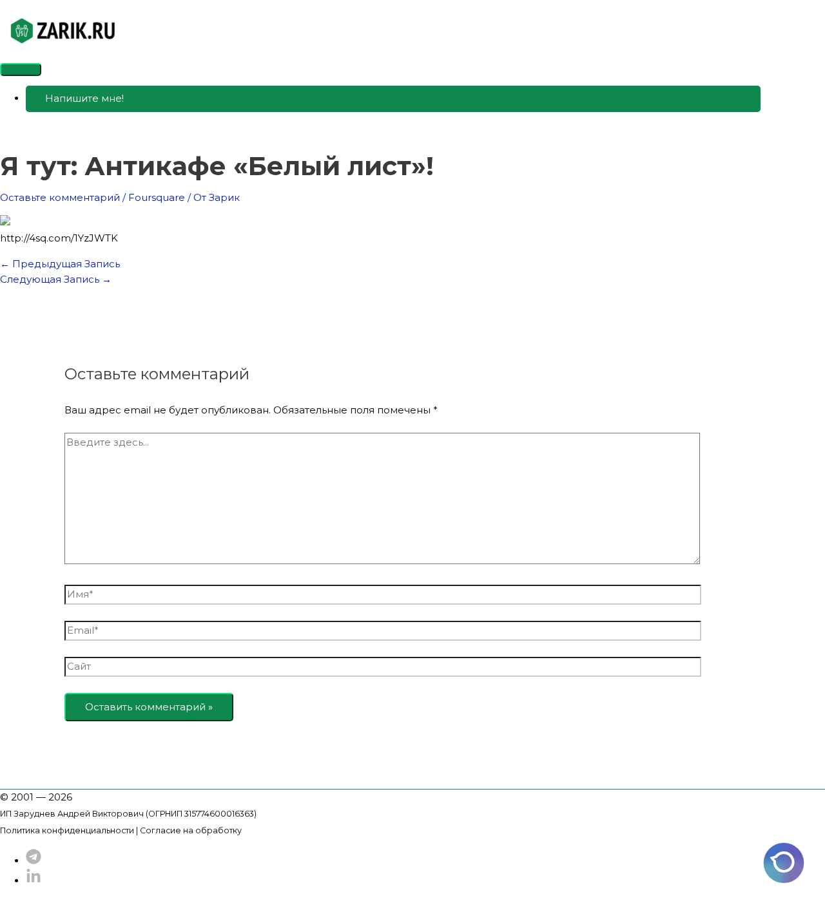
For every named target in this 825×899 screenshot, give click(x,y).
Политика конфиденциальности (67, 830)
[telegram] (33, 861)
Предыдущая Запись (60, 264)
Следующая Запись (56, 279)
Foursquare (156, 197)
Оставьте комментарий (60, 197)
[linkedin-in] (33, 881)
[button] (393, 99)
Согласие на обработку (191, 830)
